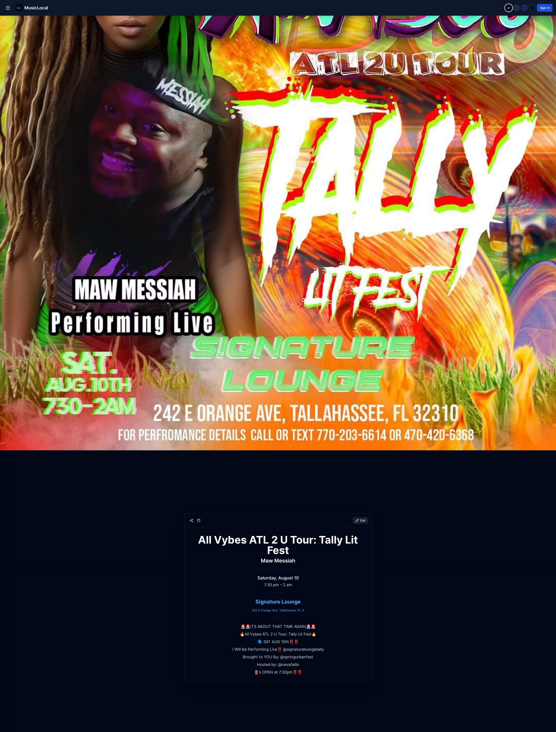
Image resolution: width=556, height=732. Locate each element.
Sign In (545, 8)
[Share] (191, 520)
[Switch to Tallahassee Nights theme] (524, 8)
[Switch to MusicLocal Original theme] (508, 8)
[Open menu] (7, 7)
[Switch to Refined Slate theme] (516, 8)
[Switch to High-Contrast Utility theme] (532, 8)
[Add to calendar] (199, 520)
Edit (363, 520)
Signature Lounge (278, 602)
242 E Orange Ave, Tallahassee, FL (276, 610)
